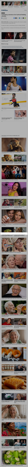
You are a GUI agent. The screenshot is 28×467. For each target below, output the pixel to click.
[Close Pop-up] (27, 233)
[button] (14, 233)
